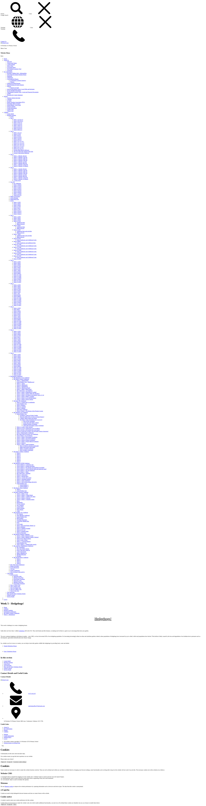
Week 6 (19, 460)
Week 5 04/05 (17, 225)
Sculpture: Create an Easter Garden (29, 415)
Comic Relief (10, 114)
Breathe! (19, 556)
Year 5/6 (12, 182)
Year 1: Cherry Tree (15, 585)
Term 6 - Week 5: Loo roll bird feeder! (26, 398)
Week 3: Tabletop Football (23, 528)
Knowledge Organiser (19, 579)
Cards (18, 511)
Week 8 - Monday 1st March (21, 166)
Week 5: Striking (21, 408)
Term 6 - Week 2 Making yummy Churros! (28, 537)
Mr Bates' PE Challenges (20, 401)
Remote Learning (11, 115)
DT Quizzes (20, 514)
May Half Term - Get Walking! (25, 390)
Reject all (3, 762)
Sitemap (6, 734)
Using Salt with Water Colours (31, 422)
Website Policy (7, 737)
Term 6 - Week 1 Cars (22, 493)
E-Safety (9, 100)
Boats (18, 501)
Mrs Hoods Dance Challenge (21, 557)
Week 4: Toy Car (21, 530)
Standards (9, 76)
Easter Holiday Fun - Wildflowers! (25, 382)
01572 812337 (32, 693)
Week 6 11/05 (17, 209)
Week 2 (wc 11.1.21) (19, 143)
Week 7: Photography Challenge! (25, 432)
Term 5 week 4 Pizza (22, 540)
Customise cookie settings (20, 762)
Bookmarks (20, 502)
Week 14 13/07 (17, 256)
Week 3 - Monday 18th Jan (20, 158)
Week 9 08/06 (17, 241)
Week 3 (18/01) (17, 187)
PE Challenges (17, 183)
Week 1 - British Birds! (22, 380)
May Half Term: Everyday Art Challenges (27, 434)
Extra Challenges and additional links (26, 243)
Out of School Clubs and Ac (17, 572)
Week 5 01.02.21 (18, 128)
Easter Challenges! (15, 570)
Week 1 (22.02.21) (18, 119)
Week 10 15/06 (17, 244)
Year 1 (12, 118)
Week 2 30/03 (17, 203)
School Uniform (11, 106)
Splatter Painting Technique (30, 424)
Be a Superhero (21, 547)
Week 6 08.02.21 (18, 129)
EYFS (12, 116)
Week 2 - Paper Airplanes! (23, 480)
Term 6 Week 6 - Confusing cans (25, 464)
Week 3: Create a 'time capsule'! (25, 427)
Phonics (12, 82)
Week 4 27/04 (17, 206)
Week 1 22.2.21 (18, 132)
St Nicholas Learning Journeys (18, 80)
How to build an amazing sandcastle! (29, 446)
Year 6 (12, 353)
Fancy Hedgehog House (10, 651)
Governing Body (11, 67)
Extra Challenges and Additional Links (26, 240)
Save (15, 804)
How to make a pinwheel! (26, 450)
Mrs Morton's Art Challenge (21, 412)
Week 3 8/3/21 (17, 135)
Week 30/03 (17, 309)
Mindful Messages (21, 554)
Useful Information (12, 108)
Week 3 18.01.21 (18, 125)
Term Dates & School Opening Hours (16, 74)
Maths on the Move (15, 196)
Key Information (8, 71)
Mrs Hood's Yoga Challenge (21, 488)
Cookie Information (9, 736)
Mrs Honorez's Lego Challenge (21, 377)
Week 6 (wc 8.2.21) (19, 148)
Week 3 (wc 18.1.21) (19, 144)
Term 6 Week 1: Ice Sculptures (24, 435)
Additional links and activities (24, 231)
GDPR (9, 93)
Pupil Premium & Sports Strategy (15, 85)
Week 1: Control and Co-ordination (26, 402)
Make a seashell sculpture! (26, 448)
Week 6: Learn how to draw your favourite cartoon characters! (32, 431)
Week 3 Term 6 (17, 211)
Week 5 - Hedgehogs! (22, 386)
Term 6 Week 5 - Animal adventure (26, 466)
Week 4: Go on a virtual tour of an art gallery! (28, 428)
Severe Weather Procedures (14, 90)
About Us (6, 60)
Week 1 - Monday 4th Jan (20, 156)
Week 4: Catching (21, 406)
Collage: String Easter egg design (28, 418)
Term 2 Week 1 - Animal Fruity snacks (26, 544)
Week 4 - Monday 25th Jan (20, 160)
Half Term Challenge (22, 409)
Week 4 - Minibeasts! (22, 385)
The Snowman (11, 592)
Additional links (21, 222)
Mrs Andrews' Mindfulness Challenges (23, 546)
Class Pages (10, 573)
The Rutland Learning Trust (14, 69)
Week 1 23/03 (17, 202)
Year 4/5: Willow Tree (15, 589)
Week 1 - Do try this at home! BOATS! (27, 482)
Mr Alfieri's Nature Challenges (21, 379)
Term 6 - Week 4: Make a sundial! (25, 396)
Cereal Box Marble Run (23, 521)
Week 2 (19, 454)
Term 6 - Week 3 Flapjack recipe (25, 535)
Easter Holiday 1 (24, 485)
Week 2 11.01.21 (18, 124)
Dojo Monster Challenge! (23, 515)
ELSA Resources (14, 567)
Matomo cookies (9, 786)
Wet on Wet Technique (29, 421)
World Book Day (14, 199)
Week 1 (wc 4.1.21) (19, 141)
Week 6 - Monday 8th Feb (20, 163)
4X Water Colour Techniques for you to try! (31, 419)
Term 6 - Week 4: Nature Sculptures (26, 440)
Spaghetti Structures (22, 519)
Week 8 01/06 (17, 238)
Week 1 (19, 453)
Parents (6, 96)
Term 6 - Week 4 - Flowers (23, 498)
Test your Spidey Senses (23, 548)
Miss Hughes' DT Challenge (21, 512)
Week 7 (19, 461)
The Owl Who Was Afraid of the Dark (23, 151)
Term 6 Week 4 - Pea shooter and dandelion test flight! (30, 467)
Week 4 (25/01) (17, 189)
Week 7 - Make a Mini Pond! (24, 389)
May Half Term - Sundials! (23, 473)
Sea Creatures (20, 505)
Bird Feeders (20, 518)
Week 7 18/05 (17, 234)
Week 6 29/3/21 (18, 140)
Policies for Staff (14, 87)
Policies (9, 86)
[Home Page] (5, 43)
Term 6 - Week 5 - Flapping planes (25, 499)
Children (6, 112)
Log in (5, 599)
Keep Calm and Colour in (23, 550)
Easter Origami (20, 508)
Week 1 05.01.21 (18, 122)
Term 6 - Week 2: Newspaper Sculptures (27, 437)
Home (5, 58)
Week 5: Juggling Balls (22, 531)
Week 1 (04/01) (17, 185)
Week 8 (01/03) (17, 195)
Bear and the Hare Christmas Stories (16, 593)
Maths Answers (21, 224)
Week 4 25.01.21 (18, 127)
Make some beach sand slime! (27, 447)
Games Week (20, 506)
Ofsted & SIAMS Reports (13, 83)
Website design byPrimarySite (12, 743)
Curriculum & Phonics (13, 79)
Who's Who (10, 66)
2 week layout (17, 180)
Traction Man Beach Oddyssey (21, 150)
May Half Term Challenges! (17, 564)
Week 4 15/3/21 (18, 137)
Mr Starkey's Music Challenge (21, 451)
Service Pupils (10, 596)
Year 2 (12, 131)
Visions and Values (12, 63)
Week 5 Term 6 (17, 214)
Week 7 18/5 (17, 293)
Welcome (9, 61)
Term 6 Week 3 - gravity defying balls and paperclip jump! (31, 469)
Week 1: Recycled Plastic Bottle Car (26, 525)
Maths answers (20, 228)
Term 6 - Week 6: (21, 443)
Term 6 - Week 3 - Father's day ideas (26, 496)
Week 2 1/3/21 (17, 134)
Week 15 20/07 (17, 259)
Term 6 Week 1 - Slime (22, 472)
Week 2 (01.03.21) (18, 121)
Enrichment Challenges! (16, 376)
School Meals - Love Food (14, 105)
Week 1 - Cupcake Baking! (24, 541)
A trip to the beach (21, 551)
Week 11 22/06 (17, 247)
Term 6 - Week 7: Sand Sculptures (25, 444)
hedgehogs (22, 631)
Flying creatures (21, 504)
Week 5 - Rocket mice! (22, 476)
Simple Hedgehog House (10, 646)
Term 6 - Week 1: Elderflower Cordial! (26, 392)
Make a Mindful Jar (22, 553)
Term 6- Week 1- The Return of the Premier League (30, 411)
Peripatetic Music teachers (13, 103)
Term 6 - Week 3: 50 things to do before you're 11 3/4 (30, 395)
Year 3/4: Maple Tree (15, 588)
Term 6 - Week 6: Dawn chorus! (25, 399)
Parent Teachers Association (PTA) (16, 102)
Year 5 (12, 330)
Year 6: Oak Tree (14, 591)
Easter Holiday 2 (24, 486)
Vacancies (9, 70)
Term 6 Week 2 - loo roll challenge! (26, 470)
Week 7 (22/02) (17, 193)
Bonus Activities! (14, 566)
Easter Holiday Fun (22, 403)
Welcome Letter (18, 576)
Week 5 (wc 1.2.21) (19, 147)
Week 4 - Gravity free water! (24, 477)
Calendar (9, 99)
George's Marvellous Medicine (21, 153)
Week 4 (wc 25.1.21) (19, 145)
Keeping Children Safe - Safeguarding (17, 73)
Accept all (9, 762)
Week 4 (19, 457)
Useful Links (10, 109)
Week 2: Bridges (21, 527)
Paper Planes (20, 509)
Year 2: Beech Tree (15, 586)
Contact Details (11, 64)
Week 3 (19, 456)
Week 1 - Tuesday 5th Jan (20, 169)
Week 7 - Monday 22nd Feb (21, 164)
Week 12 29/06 (17, 250)
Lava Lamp (20, 524)
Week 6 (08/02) (17, 192)
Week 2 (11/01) (17, 186)
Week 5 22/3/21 (18, 138)
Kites (18, 522)
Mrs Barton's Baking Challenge (22, 534)
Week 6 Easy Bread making (24, 538)
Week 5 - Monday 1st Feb (20, 161)
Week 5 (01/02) (17, 190)
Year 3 (12, 154)
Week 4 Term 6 (17, 212)
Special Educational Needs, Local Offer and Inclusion (20, 89)
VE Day (12, 569)
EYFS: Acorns (14, 575)
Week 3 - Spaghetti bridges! (24, 479)
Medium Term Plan (18, 577)
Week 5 (19, 459)
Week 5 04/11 (17, 208)
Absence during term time (13, 98)
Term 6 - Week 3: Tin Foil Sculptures (26, 438)
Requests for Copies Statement (15, 95)
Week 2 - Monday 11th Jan (20, 157)
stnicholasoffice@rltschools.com (36, 706)
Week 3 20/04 (17, 205)
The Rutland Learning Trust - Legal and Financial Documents (22, 92)
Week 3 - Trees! (21, 383)
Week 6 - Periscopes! (22, 475)
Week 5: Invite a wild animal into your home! (28, 430)
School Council (11, 595)
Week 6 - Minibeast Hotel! (23, 388)
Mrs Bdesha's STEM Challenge (22, 463)
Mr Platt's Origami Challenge (21, 492)
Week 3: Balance (21, 405)
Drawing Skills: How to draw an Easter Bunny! (32, 417)
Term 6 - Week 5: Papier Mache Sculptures (28, 441)
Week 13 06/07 (17, 253)
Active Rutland (14, 198)
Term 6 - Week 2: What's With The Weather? (28, 393)
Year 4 (12, 167)
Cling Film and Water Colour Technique (33, 425)
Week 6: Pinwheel (21, 533)
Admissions (10, 77)
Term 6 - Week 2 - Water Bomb (25, 495)
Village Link (10, 111)
